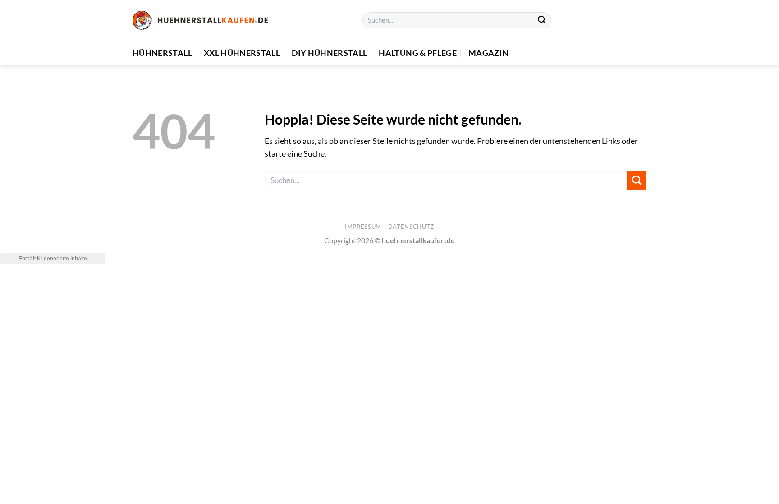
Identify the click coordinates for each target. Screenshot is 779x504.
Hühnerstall (162, 53)
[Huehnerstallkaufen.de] (200, 20)
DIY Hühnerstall (329, 53)
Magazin (488, 53)
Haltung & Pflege (418, 53)
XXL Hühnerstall (242, 53)
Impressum (363, 226)
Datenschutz (411, 226)
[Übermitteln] (541, 20)
